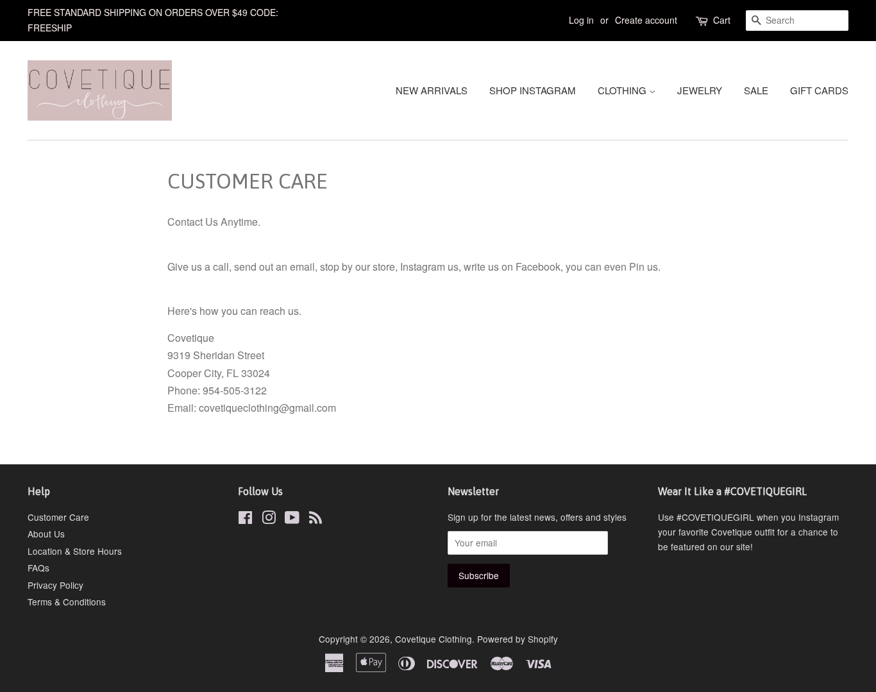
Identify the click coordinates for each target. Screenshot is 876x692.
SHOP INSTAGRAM (532, 90)
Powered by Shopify (517, 638)
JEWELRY (699, 90)
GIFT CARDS (819, 90)
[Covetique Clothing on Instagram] (269, 519)
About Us (46, 533)
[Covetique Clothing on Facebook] (245, 519)
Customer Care (58, 517)
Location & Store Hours (75, 550)
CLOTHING (623, 90)
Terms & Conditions (67, 601)
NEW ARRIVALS (431, 90)
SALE (756, 90)
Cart (721, 19)
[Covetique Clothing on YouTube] (292, 519)
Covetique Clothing (433, 638)
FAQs (38, 567)
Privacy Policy (55, 584)
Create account (646, 19)
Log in (581, 19)
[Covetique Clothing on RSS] (315, 519)
